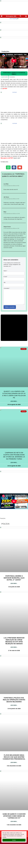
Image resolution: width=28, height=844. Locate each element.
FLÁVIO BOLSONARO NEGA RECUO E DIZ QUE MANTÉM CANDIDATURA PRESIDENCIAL (14, 757)
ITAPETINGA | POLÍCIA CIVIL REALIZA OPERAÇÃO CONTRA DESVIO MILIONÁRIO (14, 700)
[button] (26, 16)
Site (4, 282)
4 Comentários (12, 77)
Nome (5, 270)
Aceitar (14, 840)
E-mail (5, 276)
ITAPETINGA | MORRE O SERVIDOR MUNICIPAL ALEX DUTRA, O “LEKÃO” (14, 578)
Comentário (7, 288)
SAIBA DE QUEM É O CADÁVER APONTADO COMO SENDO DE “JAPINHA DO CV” (14, 816)
